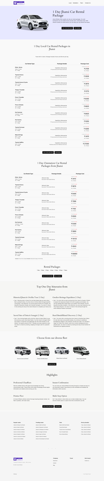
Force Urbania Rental (81, 358)
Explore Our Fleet (52, 364)
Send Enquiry (58, 152)
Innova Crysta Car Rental (22, 358)
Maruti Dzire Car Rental (61, 358)
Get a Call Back (78, 28)
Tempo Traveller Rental (42, 358)
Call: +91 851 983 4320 (67, 28)
